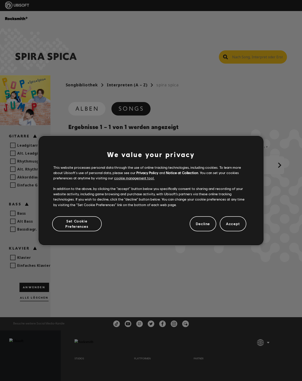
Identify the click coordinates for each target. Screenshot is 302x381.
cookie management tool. (134, 178)
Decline (203, 224)
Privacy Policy (147, 173)
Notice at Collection (182, 173)
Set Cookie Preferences (76, 223)
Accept (233, 224)
